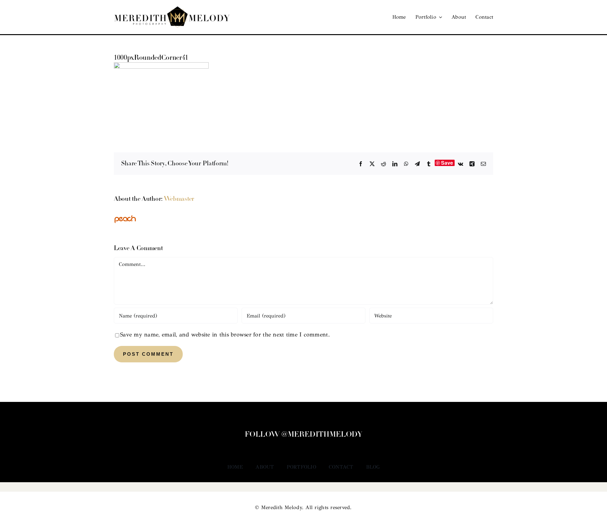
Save (447, 163)
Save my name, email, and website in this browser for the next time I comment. (225, 334)
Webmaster (179, 199)
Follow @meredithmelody (303, 435)
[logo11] (172, 9)
